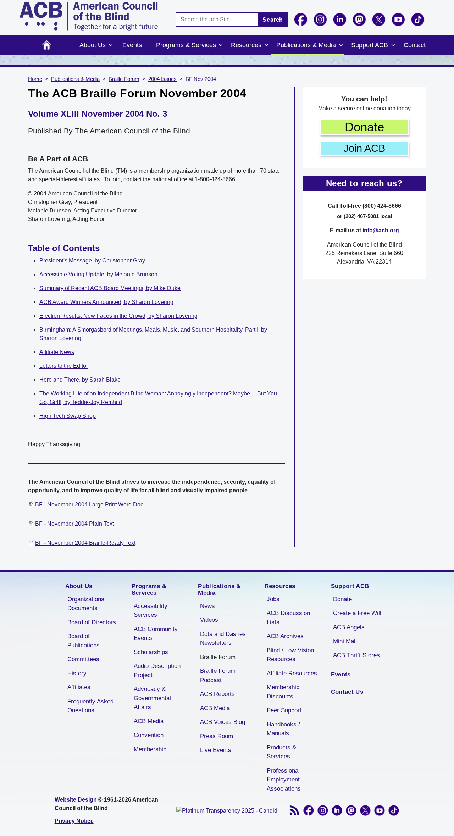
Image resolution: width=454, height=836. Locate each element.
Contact (415, 45)
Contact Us (347, 691)
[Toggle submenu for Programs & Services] (221, 45)
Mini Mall (345, 641)
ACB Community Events (156, 634)
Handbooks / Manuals (283, 729)
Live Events (215, 750)
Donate (364, 127)
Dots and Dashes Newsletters (223, 639)
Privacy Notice (74, 821)
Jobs (273, 599)
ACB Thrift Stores (356, 655)
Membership (150, 749)
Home (46, 45)
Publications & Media (306, 45)
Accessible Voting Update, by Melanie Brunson (98, 274)
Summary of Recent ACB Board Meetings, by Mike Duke (110, 288)
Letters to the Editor (63, 366)
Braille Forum (124, 79)
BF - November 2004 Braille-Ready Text (85, 543)
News (207, 606)
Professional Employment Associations (284, 779)
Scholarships (151, 652)
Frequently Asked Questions (90, 706)
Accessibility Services (150, 611)
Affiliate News (56, 352)
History (77, 673)
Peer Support (284, 710)
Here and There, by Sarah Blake (80, 380)
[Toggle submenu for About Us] (110, 45)
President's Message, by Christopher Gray (92, 261)
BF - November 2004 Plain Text (74, 524)
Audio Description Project (157, 671)
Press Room (216, 736)
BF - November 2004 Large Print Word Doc (89, 505)
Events (132, 45)
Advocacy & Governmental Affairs (152, 698)
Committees (83, 659)
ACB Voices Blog (222, 722)
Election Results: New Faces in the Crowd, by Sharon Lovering (118, 316)
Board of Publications (83, 641)
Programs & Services (186, 45)
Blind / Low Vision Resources (290, 655)
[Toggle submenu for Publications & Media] (341, 45)
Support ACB (369, 45)
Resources (246, 45)
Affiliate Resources (292, 673)
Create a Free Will (357, 613)
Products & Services (281, 752)
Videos (209, 619)
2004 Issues (162, 79)
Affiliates (78, 687)
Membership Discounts (283, 692)
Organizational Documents (86, 604)
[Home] (89, 16)
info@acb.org (380, 230)
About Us (92, 45)
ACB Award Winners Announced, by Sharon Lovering (106, 302)
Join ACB (364, 148)
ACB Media (149, 721)
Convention (149, 735)
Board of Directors (91, 622)
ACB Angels (349, 627)
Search (272, 20)
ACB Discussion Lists (288, 618)
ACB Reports (217, 694)
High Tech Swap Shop (67, 416)
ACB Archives (285, 636)
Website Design (76, 800)
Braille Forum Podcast (218, 675)
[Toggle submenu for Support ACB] (393, 45)
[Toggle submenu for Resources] (266, 45)
